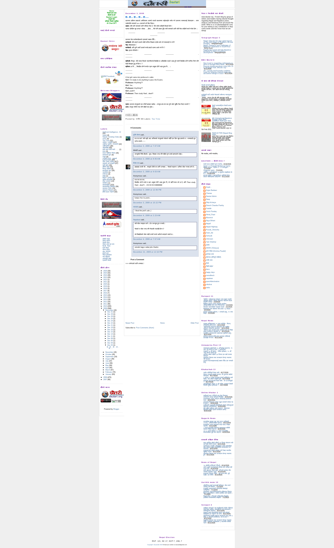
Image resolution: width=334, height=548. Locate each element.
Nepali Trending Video (111, 137)
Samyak (209, 236)
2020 (105, 284)
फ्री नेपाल (106, 248)
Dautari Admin (211, 196)
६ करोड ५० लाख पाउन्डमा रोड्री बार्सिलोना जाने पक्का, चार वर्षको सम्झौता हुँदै (218, 378)
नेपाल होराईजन (107, 255)
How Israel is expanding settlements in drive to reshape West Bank (218, 63)
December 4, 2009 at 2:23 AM (146, 215)
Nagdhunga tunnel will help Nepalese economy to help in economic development (217, 51)
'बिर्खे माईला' (209, 266)
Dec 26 (110, 319)
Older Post (195, 323)
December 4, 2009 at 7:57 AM (146, 239)
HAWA (135, 207)
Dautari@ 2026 (158, 544)
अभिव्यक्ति (106, 148)
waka (208, 288)
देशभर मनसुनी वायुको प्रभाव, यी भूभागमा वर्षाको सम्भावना (217, 375)
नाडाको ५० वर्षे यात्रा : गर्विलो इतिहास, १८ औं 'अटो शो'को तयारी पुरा (217, 352)
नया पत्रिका (106, 257)
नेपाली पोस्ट (106, 242)
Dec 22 (110, 323)
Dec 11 (110, 336)
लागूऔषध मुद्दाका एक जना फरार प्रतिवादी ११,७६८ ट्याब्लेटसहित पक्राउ (216, 422)
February (109, 372)
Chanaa (209, 193)
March (108, 370)
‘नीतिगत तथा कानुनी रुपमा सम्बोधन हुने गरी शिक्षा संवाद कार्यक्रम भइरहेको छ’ (218, 330)
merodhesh (210, 275)
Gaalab (208, 208)
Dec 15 (110, 332)
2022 (105, 280)
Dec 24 (110, 321)
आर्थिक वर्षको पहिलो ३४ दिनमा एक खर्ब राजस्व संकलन (217, 355)
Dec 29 (110, 314)
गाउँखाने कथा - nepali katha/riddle (110, 159)
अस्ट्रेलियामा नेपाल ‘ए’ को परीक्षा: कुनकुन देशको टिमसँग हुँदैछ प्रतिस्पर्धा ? (218, 384)
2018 (105, 288)
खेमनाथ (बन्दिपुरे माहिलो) (213, 257)
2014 (105, 297)
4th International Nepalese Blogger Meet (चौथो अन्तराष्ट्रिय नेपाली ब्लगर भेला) (222, 119)
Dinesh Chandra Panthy (215, 205)
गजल (104, 157)
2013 (105, 299)
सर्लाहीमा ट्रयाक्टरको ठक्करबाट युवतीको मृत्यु (217, 333)
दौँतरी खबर (106, 167)
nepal (105, 135)
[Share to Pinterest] (136, 115)
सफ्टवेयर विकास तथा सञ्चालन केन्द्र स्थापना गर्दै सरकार (217, 358)
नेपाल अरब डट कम (108, 244)
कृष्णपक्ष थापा (210, 254)
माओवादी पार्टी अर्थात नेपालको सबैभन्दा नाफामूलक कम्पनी (216, 95)
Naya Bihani (210, 221)
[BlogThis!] (129, 115)
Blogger (116, 409)
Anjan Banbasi (211, 190)
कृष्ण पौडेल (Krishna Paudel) (216, 251)
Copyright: (150, 544)
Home (162, 323)
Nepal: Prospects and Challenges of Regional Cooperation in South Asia (217, 46)
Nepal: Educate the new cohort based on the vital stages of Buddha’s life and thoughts (218, 42)
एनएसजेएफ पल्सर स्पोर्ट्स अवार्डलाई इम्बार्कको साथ (217, 399)
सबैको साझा (106, 239)
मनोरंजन (105, 174)
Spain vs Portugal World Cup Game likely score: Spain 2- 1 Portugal (216, 166)
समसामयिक (106, 185)
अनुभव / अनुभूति (107, 142)
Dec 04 (110, 343)
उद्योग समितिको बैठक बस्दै (211, 373)
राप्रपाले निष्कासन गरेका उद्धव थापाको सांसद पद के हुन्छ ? (218, 402)
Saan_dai (209, 233)
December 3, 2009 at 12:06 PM (147, 190)
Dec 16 (110, 330)
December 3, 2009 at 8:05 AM (146, 159)
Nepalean (136, 220)
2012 (105, 302)
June (107, 363)
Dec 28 (110, 316)
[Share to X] (131, 115)
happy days (210, 272)
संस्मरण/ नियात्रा (108, 190)
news (104, 139)
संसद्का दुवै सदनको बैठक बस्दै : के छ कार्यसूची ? (217, 381)
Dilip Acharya (211, 202)
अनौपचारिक (106, 146)
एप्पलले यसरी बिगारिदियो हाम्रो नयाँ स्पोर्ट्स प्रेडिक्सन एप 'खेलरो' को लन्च (216, 513)
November (109, 352)
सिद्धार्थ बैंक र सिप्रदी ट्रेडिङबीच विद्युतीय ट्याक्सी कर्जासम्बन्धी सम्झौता (215, 496)
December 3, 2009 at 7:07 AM (146, 146)
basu (208, 269)
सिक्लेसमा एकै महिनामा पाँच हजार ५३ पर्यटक (216, 309)
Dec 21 (110, 325)
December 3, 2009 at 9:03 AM (146, 172)
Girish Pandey (211, 211)
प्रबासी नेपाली (107, 260)
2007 (105, 379)
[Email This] (126, 115)
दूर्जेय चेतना (136, 135)
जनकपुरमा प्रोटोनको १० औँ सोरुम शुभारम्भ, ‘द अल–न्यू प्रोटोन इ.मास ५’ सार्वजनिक (217, 348)
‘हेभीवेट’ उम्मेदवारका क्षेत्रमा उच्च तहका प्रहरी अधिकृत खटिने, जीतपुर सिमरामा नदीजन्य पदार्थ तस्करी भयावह (217, 300)
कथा (104, 151)
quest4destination (212, 281)
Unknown (209, 239)
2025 (105, 273)
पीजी (207, 263)
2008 (105, 377)
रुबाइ (104, 176)
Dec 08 (110, 338)
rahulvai (209, 284)
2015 (105, 295)
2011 (105, 304)
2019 (105, 286)
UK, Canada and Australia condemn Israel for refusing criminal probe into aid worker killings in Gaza (217, 72)
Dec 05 (110, 341)
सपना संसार (106, 249)
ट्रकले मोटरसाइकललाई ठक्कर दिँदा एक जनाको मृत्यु (218, 361)
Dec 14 (110, 334)
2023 (105, 277)
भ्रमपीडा (105, 172)
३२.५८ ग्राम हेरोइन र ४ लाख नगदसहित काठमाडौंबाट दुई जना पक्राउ (215, 431)
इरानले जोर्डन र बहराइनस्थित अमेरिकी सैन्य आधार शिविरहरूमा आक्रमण (216, 176)
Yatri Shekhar (211, 242)
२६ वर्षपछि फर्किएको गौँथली (211, 465)
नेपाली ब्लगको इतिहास (208, 85)
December (109, 310)
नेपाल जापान (106, 241)
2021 (105, 282)
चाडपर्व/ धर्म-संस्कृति (109, 163)
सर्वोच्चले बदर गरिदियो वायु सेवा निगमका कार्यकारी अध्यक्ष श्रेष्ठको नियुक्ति (215, 396)
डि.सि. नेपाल (106, 246)
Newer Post (130, 323)
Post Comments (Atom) (145, 328)
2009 (105, 308)
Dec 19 (110, 327)
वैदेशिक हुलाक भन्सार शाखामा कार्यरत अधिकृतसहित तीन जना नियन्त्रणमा (214, 304)
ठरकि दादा (209, 260)
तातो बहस (105, 165)
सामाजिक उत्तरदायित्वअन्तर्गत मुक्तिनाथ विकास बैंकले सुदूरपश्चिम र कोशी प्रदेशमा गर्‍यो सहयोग (217, 492)
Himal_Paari (210, 215)
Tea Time (106, 141)
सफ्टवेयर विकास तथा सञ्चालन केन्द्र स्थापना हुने (217, 454)
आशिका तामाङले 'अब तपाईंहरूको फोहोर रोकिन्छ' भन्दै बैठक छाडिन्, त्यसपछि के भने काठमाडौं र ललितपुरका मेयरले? (218, 509)
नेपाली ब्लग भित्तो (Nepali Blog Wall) (222, 133)
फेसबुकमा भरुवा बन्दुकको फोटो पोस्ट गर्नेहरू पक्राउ (216, 425)
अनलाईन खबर (107, 258)
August (108, 359)
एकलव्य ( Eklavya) (212, 248)
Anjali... (209, 187)
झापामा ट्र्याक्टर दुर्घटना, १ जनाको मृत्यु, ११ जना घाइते (218, 312)
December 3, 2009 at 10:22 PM (147, 203)
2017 (105, 291)
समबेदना (105, 183)
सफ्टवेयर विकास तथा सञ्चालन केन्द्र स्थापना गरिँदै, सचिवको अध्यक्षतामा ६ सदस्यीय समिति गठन (217, 521)
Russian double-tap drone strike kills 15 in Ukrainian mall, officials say (218, 67)
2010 (105, 306)
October (108, 354)
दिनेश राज (136, 163)
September (109, 357)
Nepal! (208, 224)
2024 (105, 275)
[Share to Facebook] (134, 115)
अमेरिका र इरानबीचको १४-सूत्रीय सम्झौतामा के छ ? (217, 172)
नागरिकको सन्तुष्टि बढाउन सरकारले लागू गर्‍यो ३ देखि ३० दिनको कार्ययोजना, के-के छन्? (217, 516)
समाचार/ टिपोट (107, 188)
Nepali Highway (212, 227)
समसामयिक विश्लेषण (109, 186)
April (107, 368)
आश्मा (208, 245)
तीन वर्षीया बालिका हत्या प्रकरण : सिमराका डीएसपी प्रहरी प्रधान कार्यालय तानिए (216, 409)
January (108, 374)
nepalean (209, 278)
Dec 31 (110, 312)
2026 (105, 271)
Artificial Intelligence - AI (112, 132)
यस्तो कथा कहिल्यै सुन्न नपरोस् (212, 164)
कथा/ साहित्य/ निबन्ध (109, 153)
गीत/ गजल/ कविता (108, 161)
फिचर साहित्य (107, 169)
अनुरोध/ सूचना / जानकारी (110, 144)
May (107, 365)
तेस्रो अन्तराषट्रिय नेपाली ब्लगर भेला (221, 106)
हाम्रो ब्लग (106, 253)
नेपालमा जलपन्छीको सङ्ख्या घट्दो (213, 307)
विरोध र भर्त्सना (107, 178)
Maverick (209, 218)
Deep (208, 199)
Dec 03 (110, 345)
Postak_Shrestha (212, 230)
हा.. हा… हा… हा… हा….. (113, 347)
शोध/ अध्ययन (107, 181)
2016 (105, 293)
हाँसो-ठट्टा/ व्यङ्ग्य (108, 192)
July (107, 361)
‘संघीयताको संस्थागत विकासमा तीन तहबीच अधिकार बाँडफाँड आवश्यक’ (216, 327)
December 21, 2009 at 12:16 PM (148, 252)
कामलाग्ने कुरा (107, 155)
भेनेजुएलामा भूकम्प (208, 170)
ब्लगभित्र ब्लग (107, 170)
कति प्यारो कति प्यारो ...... (111, 149)
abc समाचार (107, 251)
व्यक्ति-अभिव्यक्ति (107, 179)
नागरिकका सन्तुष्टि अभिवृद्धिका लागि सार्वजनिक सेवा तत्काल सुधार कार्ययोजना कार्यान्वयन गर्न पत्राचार (217, 447)
